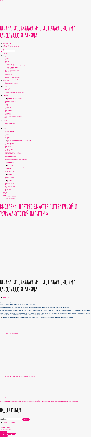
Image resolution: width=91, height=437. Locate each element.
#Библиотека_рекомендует (11, 101)
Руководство (7, 59)
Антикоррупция (10, 68)
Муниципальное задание (12, 67)
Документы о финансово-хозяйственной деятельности (19, 65)
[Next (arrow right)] (6, 436)
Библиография (8, 113)
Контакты (7, 58)
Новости (7, 89)
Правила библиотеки (9, 102)
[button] (45, 126)
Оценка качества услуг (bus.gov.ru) (13, 79)
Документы (7, 62)
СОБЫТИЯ (4, 86)
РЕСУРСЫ (4, 117)
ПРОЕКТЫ (4, 119)
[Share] (6, 434)
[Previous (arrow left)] (2, 436)
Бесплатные (10, 105)
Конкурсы (9, 99)
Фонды (6, 73)
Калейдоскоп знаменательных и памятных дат (15, 92)
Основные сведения (9, 56)
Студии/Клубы (8, 114)
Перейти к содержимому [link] (5, 0)
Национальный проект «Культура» (12, 77)
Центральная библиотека (10, 82)
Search (1, 419)
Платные (9, 107)
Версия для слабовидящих (9, 51)
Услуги (6, 104)
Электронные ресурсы (10, 111)
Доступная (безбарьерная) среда (12, 70)
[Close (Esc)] (2, 434)
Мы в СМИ (7, 76)
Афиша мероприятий (9, 88)
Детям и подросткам (9, 97)
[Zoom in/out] (14, 434)
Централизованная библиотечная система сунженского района (37, 31)
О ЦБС (3, 55)
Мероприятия (10, 91)
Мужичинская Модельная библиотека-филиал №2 (16, 85)
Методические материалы (10, 123)
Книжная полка (8, 94)
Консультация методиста (10, 122)
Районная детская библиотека (11, 83)
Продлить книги (8, 110)
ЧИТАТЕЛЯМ (5, 95)
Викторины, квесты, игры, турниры (14, 98)
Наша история (8, 71)
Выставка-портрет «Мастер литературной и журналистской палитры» (38, 210)
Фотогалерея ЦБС (9, 74)
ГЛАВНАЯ (4, 53)
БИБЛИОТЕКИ (5, 80)
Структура (7, 61)
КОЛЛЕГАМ (4, 120)
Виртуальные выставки (10, 108)
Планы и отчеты (10, 64)
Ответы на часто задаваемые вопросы (13, 116)
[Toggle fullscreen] (10, 434)
